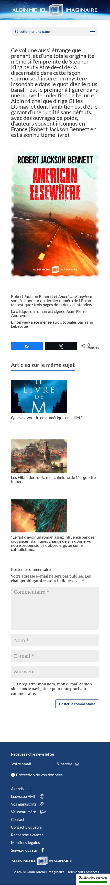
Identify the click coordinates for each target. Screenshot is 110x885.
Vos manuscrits (24, 804)
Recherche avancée (27, 834)
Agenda (18, 788)
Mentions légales (25, 842)
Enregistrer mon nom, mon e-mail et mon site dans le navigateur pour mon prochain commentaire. (51, 689)
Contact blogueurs (26, 827)
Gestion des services (93, 877)
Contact (18, 819)
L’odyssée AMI (23, 796)
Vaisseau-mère (24, 811)
